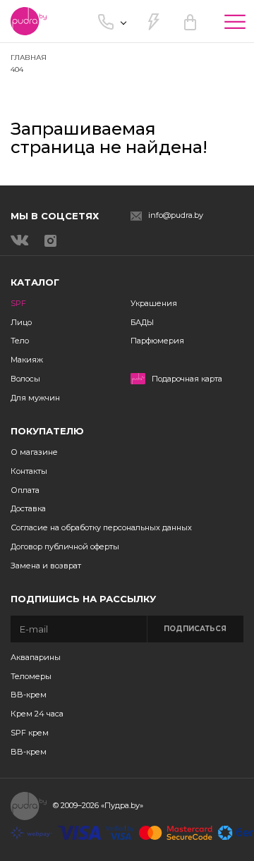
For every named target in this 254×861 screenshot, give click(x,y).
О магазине (34, 452)
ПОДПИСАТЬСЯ (195, 628)
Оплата (25, 490)
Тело (20, 341)
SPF (18, 303)
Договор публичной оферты (65, 546)
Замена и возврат (46, 565)
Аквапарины (36, 657)
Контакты (29, 471)
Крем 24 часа (37, 714)
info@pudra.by (175, 215)
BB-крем (29, 695)
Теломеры (31, 676)
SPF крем (30, 733)
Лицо (21, 322)
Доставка (28, 508)
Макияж (27, 360)
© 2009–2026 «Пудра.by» (98, 805)
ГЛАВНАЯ (29, 57)
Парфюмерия (157, 341)
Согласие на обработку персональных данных (101, 527)
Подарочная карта (187, 379)
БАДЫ (142, 322)
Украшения (154, 303)
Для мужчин (35, 398)
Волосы (25, 379)
